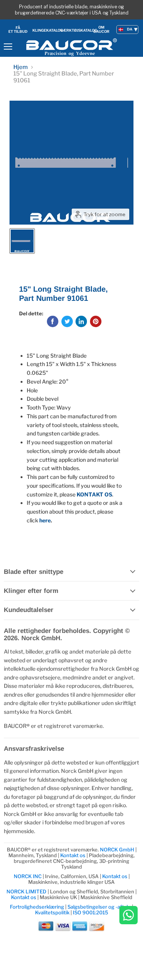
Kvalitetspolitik (52, 912)
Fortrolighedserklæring (37, 907)
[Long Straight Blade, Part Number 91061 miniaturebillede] (22, 241)
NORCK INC (28, 876)
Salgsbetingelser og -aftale (99, 907)
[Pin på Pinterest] (95, 321)
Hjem (20, 67)
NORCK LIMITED (27, 891)
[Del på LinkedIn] (81, 321)
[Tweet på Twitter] (67, 321)
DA (129, 29)
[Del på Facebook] (52, 321)
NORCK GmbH (117, 849)
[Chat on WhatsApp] (128, 915)
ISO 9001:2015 (90, 912)
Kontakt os (72, 855)
